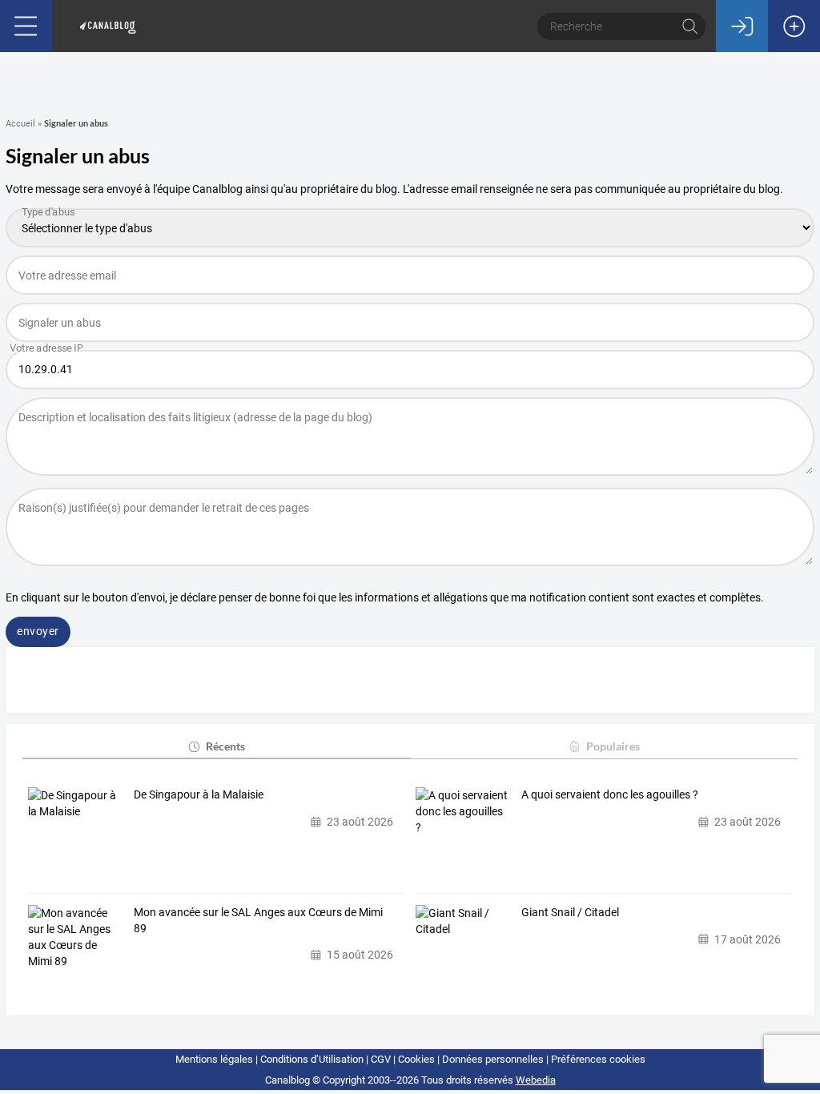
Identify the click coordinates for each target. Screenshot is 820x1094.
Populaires (613, 746)
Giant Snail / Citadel (570, 912)
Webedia (536, 1080)
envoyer (38, 631)
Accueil (20, 124)
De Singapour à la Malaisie (198, 794)
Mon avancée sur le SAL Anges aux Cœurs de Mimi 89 (258, 920)
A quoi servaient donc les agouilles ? (609, 794)
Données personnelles (493, 1059)
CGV (381, 1059)
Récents (225, 746)
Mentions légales (214, 1059)
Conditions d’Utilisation (312, 1059)
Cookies (416, 1059)
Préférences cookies (598, 1059)
